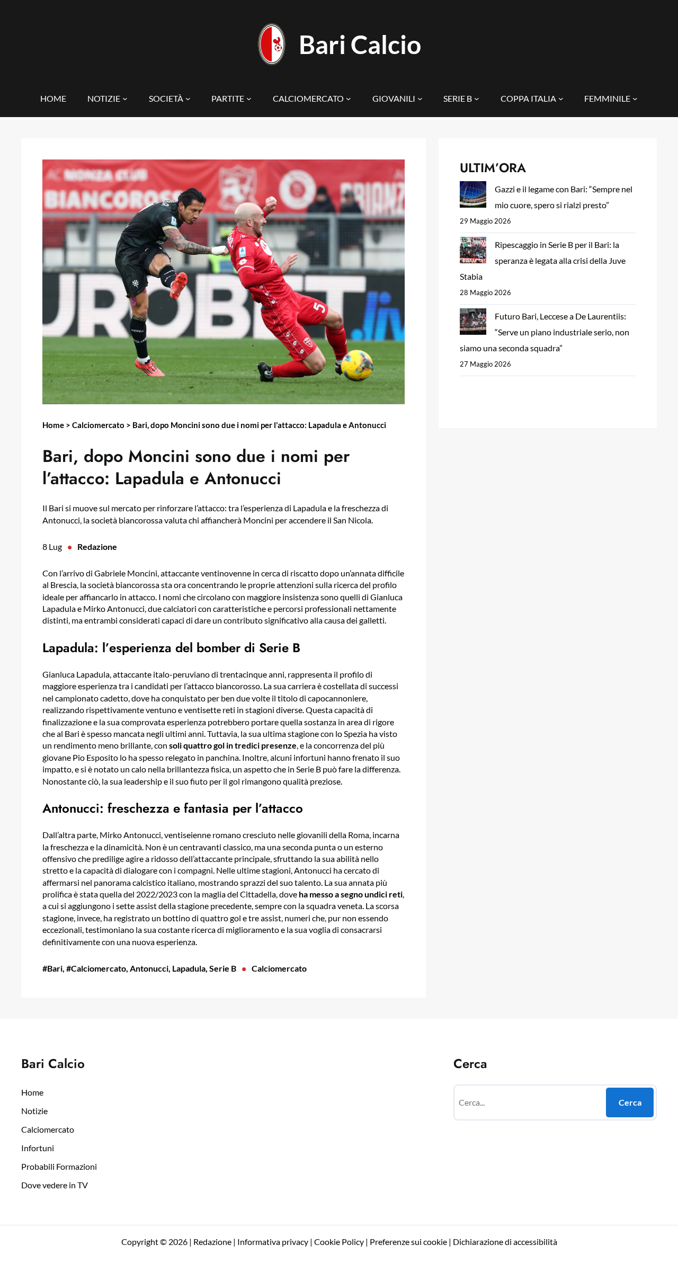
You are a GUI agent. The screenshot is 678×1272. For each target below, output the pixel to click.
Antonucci (149, 968)
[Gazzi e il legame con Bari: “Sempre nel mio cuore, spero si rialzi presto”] (473, 196)
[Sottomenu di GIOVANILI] (420, 98)
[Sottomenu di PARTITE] (249, 98)
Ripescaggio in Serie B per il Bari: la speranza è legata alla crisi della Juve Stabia (543, 260)
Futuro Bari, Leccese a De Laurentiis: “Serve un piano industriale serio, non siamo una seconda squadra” (544, 332)
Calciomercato (98, 425)
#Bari (52, 968)
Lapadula (189, 968)
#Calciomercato (96, 968)
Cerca (630, 1102)
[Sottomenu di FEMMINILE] (635, 98)
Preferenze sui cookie (408, 1242)
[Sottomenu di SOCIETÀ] (188, 98)
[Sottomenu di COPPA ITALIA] (561, 98)
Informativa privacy (272, 1242)
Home (53, 425)
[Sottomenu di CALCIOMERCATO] (348, 98)
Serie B (222, 968)
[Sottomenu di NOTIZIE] (125, 98)
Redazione (97, 546)
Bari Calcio (360, 44)
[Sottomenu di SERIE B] (476, 98)
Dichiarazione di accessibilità (505, 1242)
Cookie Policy (339, 1242)
